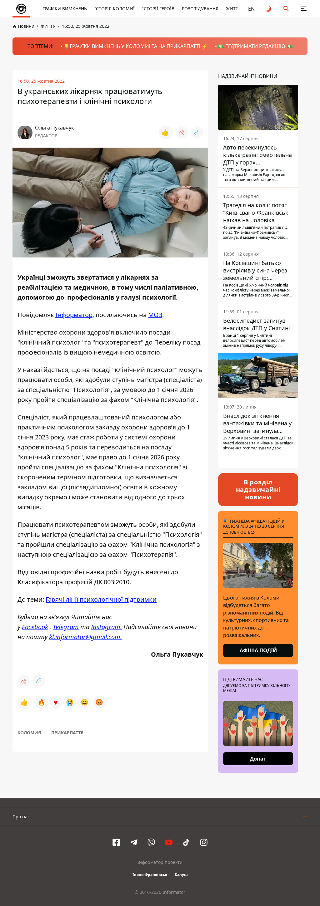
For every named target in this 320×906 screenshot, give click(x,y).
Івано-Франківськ (149, 874)
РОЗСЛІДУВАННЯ (200, 9)
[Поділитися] (182, 132)
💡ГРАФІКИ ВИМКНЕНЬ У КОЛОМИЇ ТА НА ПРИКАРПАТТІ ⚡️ (135, 46)
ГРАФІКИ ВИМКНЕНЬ (64, 9)
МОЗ (155, 315)
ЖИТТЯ (233, 9)
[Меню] (304, 8)
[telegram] (134, 842)
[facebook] (116, 842)
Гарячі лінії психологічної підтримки (101, 599)
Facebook (35, 627)
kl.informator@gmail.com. (85, 637)
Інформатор (73, 315)
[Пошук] (286, 8)
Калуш (181, 874)
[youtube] (168, 842)
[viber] (151, 842)
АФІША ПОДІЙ (258, 650)
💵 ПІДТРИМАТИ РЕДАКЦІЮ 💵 (255, 46)
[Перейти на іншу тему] (268, 8)
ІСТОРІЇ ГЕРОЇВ (158, 9)
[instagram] (204, 842)
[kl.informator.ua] (21, 8)
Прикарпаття (67, 733)
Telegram (66, 627)
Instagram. (106, 627)
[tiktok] (186, 842)
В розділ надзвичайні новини (258, 489)
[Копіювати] (197, 132)
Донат (258, 758)
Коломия (29, 733)
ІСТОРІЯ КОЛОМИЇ (114, 9)
